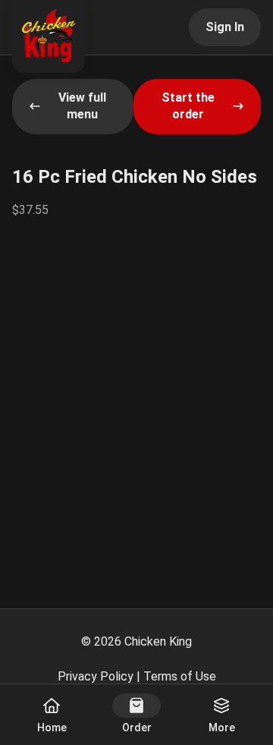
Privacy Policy (95, 676)
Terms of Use (179, 676)
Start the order (188, 105)
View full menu (82, 105)
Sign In (225, 27)
